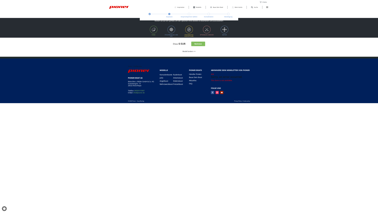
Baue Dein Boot (195, 77)
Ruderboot (177, 75)
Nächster (198, 44)
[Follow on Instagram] (217, 92)
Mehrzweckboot (166, 84)
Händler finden (195, 74)
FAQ (190, 84)
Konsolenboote (166, 75)
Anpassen (169, 17)
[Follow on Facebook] (212, 92)
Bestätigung (228, 17)
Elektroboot (178, 81)
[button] (4, 208)
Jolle (161, 78)
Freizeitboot (178, 84)
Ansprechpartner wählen (189, 17)
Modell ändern (188, 51)
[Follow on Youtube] (221, 92)
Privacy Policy (238, 101)
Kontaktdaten (208, 17)
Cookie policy (246, 101)
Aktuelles (192, 80)
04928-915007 (139, 91)
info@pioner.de (139, 93)
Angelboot (164, 81)
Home (130, 66)
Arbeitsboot (178, 78)
